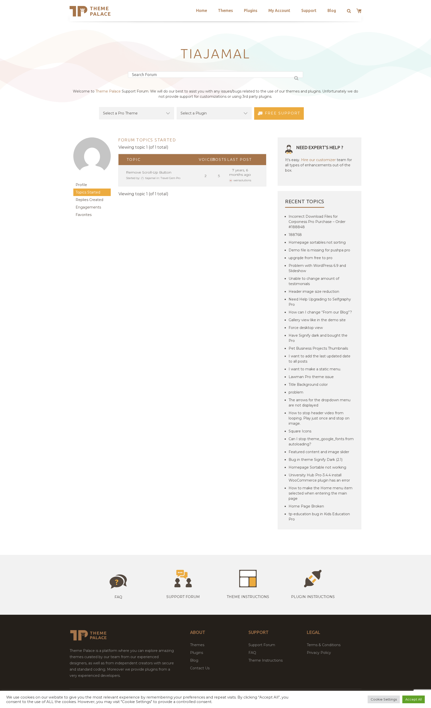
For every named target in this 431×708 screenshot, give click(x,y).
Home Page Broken (306, 506)
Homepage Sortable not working (317, 467)
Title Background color (308, 384)
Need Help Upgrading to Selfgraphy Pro (320, 302)
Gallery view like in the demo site (317, 320)
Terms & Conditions (323, 645)
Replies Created (89, 200)
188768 (295, 234)
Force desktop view (306, 327)
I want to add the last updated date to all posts (319, 359)
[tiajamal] (92, 179)
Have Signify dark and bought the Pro (318, 338)
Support (309, 10)
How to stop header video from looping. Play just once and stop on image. (319, 418)
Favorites (84, 214)
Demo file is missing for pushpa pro (319, 250)
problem (296, 392)
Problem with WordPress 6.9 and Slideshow (317, 268)
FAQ (252, 652)
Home (201, 10)
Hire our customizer (318, 160)
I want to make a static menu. (315, 369)
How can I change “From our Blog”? (320, 312)
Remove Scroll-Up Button (148, 172)
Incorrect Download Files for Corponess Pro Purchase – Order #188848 (317, 221)
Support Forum (183, 597)
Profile (81, 185)
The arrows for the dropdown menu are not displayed (319, 402)
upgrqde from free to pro (310, 258)
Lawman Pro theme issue (311, 377)
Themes (225, 10)
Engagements (88, 207)
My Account (279, 10)
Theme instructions (248, 597)
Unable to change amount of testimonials (314, 281)
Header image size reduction (314, 291)
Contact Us (200, 668)
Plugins (250, 10)
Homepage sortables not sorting (317, 242)
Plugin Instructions (313, 597)
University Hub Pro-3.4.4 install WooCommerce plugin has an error (319, 478)
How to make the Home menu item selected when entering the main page (320, 493)
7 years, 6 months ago (240, 172)
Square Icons (300, 431)
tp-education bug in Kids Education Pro (319, 516)
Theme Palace (100, 11)
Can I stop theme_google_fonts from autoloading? (321, 441)
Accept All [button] (413, 699)
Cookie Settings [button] (384, 699)
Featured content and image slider (319, 452)
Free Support (282, 113)
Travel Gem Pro (170, 178)
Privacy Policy (319, 652)
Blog (331, 10)
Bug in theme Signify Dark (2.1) (315, 459)
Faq (118, 597)
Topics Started (88, 192)
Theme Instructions (265, 660)
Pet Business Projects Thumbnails (318, 348)
